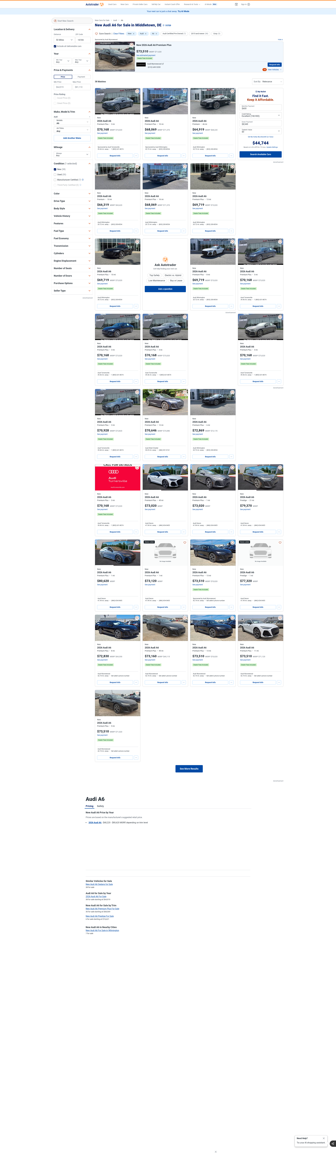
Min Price (57, 82)
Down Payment (247, 122)
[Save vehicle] (132, 45)
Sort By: (257, 81)
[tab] (89, 806)
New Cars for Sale (102, 20)
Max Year (78, 60)
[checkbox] (62, 98)
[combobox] (72, 21)
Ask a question (165, 289)
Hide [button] (279, 40)
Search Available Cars (260, 154)
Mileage (59, 153)
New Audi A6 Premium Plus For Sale (102, 908)
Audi (115, 20)
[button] (236, 4)
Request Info (274, 65)
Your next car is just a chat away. (168, 11)
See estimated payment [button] (145, 55)
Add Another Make (72, 138)
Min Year (59, 60)
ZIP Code (79, 34)
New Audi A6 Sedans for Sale (99, 884)
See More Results (189, 768)
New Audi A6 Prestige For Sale (100, 916)
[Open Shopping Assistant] (333, 1144)
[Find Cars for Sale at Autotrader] (95, 4)
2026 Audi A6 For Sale (96, 896)
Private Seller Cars (140, 4)
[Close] (323, 1138)
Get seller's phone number (215, 601)
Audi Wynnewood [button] (154, 64)
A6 (122, 20)
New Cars (124, 4)
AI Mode (210, 4)
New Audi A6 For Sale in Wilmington (102, 930)
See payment (102, 133)
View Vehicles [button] (273, 70)
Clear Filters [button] (118, 33)
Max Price (77, 82)
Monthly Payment (248, 106)
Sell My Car (156, 4)
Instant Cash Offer (172, 4)
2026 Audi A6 (95, 822)
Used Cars (112, 4)
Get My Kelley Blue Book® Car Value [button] (260, 137)
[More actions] (136, 156)
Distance (57, 34)
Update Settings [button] (272, 147)
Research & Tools (191, 4)
